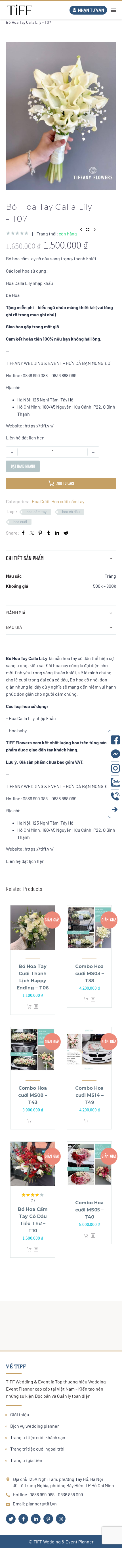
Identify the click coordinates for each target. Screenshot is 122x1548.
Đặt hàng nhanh (23, 466)
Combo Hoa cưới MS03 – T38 (89, 973)
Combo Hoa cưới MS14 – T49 (89, 1095)
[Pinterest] (40, 532)
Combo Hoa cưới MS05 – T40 (89, 1210)
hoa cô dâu (71, 511)
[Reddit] (66, 532)
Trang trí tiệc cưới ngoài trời (37, 1448)
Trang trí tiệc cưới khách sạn (37, 1437)
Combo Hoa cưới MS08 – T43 (32, 1095)
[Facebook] (23, 532)
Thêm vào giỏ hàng (29, 1006)
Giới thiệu (19, 1414)
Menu (113, 10)
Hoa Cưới (40, 501)
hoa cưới (20, 521)
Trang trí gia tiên (26, 1460)
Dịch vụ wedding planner (34, 1426)
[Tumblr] (49, 532)
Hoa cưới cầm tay (67, 501)
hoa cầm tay (37, 511)
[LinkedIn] (57, 532)
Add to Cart (65, 483)
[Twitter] (32, 532)
